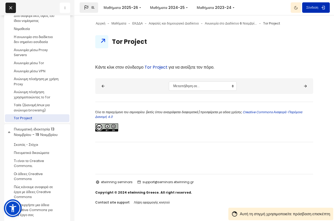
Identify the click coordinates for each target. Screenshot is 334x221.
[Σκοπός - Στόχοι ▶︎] (305, 86)
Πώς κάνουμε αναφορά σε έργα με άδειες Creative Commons (33, 192)
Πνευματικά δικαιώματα (31, 153)
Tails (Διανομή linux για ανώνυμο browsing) (32, 107)
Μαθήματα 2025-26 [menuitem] (121, 7)
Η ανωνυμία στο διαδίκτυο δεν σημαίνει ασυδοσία (33, 39)
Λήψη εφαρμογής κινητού (152, 202)
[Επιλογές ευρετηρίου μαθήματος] (65, 8)
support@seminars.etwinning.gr (168, 182)
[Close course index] (10, 8)
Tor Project (23, 118)
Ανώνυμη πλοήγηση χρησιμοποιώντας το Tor (32, 94)
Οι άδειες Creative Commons (28, 176)
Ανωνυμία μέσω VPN (29, 71)
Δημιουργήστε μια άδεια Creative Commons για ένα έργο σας (33, 210)
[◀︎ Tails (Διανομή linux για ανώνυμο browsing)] (103, 86)
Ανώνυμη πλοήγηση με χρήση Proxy (36, 81)
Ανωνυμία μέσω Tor (29, 63)
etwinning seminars (117, 182)
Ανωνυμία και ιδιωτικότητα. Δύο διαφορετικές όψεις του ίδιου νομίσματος (34, 16)
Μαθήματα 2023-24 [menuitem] (214, 7)
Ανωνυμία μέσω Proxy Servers (31, 52)
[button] (89, 7)
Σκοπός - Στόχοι (26, 144)
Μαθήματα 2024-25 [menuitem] (167, 7)
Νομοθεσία (22, 29)
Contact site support (112, 202)
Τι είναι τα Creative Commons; (29, 163)
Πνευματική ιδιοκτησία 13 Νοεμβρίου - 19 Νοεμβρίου (36, 132)
